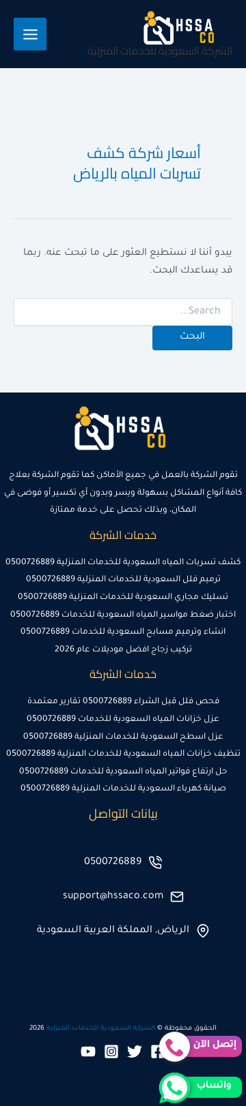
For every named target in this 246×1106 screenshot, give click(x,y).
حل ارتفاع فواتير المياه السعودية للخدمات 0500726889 (123, 772)
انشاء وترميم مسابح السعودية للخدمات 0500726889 (123, 632)
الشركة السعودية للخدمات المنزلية (159, 51)
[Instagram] (111, 1051)
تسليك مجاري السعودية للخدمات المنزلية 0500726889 (123, 597)
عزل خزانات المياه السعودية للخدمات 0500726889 (123, 719)
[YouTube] (88, 1051)
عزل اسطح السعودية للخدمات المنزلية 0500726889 (123, 737)
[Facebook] (157, 1051)
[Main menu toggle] (30, 34)
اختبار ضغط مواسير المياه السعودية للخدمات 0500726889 (123, 615)
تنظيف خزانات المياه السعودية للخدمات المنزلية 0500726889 (123, 754)
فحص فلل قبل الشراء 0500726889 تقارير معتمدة (123, 702)
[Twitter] (134, 1051)
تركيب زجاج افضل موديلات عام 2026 (123, 650)
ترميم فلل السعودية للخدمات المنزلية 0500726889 (123, 580)
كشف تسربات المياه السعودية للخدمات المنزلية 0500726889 (123, 563)
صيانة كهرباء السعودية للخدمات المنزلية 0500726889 (123, 789)
